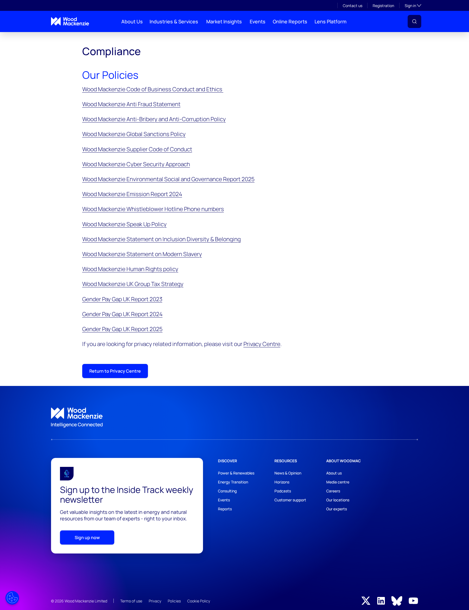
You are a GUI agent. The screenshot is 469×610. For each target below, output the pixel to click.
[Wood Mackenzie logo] (70, 21)
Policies (174, 600)
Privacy (155, 600)
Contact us (352, 5)
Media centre (337, 482)
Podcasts (282, 490)
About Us (132, 21)
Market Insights (224, 21)
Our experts (336, 508)
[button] (414, 21)
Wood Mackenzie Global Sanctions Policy (134, 134)
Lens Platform (331, 21)
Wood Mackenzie (168, 179)
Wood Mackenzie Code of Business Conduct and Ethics (152, 89)
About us (334, 473)
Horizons (281, 482)
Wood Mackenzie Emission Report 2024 (132, 194)
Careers (333, 490)
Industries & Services (174, 21)
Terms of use (131, 600)
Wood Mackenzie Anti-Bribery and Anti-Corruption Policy (154, 119)
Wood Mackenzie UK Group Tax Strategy (132, 284)
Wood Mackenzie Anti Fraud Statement (131, 104)
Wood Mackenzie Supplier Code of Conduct (137, 149)
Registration (383, 5)
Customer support (290, 499)
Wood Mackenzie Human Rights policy (130, 269)
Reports (225, 508)
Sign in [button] (413, 5)
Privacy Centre (261, 344)
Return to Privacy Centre (115, 371)
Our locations (337, 499)
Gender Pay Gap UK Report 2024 (122, 314)
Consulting (227, 490)
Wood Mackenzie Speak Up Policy (124, 224)
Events (257, 21)
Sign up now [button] (87, 537)
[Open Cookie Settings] (12, 598)
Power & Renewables (236, 473)
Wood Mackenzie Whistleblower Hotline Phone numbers (153, 209)
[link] (234, 418)
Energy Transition (233, 482)
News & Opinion (287, 473)
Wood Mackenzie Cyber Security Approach (136, 164)
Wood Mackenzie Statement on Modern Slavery (142, 254)
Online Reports (290, 21)
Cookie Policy (198, 600)
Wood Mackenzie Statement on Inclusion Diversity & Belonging (161, 239)
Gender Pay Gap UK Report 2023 (122, 299)
